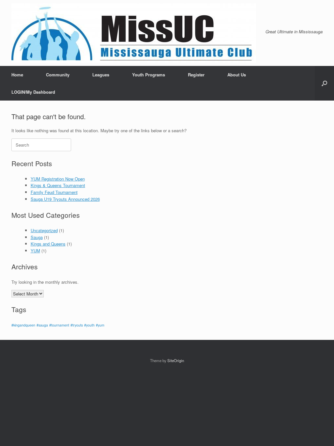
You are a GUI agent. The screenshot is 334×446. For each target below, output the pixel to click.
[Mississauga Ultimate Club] (133, 33)
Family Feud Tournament (54, 192)
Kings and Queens (48, 244)
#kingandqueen (23, 325)
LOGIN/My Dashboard (33, 92)
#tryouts (76, 325)
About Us (236, 75)
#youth (89, 325)
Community (57, 75)
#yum (100, 325)
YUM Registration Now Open (58, 179)
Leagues (100, 75)
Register (196, 75)
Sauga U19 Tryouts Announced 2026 (65, 199)
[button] (324, 83)
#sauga (42, 325)
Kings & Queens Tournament (58, 185)
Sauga (37, 237)
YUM (35, 250)
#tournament (59, 325)
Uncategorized (44, 230)
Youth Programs (148, 75)
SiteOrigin (175, 360)
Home (17, 75)
